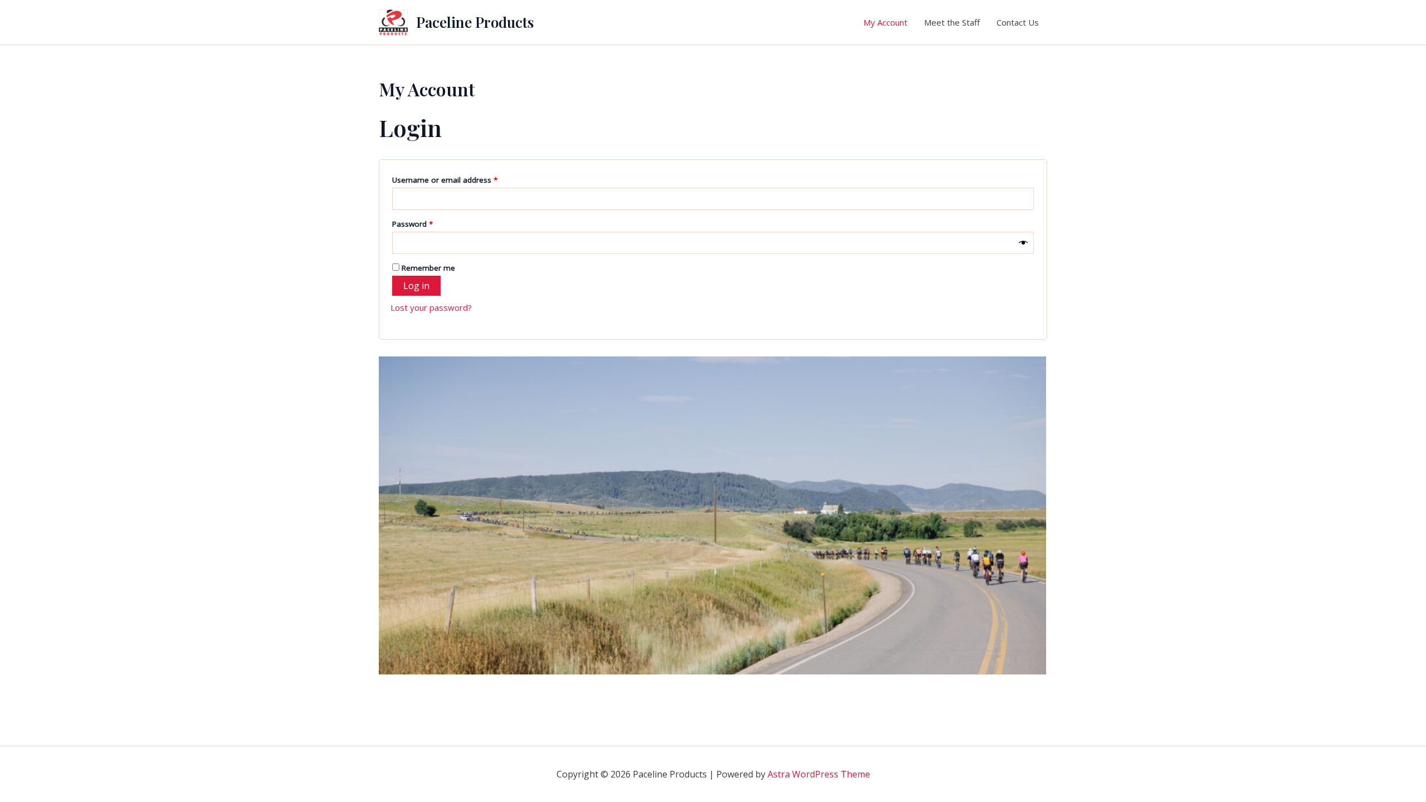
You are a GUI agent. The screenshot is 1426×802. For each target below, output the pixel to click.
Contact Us (1018, 22)
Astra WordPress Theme (819, 774)
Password (427, 223)
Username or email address (460, 179)
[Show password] (1023, 243)
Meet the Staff (952, 22)
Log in (416, 286)
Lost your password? (431, 307)
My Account (885, 22)
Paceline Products (475, 22)
